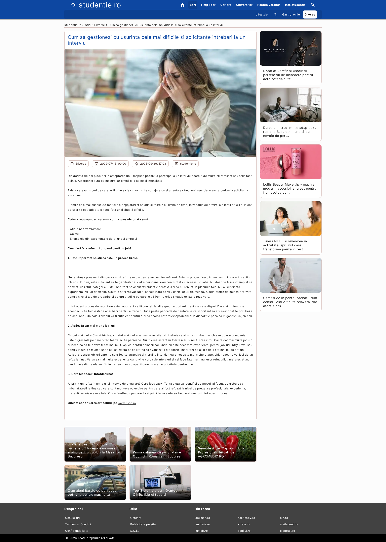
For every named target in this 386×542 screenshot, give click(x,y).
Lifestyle (262, 14)
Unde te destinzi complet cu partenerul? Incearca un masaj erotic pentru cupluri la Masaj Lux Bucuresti (95, 450)
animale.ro (202, 524)
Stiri (193, 4)
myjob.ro (201, 530)
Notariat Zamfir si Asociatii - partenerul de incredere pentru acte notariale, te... (288, 75)
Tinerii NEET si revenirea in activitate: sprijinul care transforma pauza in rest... (285, 245)
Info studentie (295, 4)
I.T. (275, 14)
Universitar (244, 4)
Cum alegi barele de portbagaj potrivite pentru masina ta (92, 492)
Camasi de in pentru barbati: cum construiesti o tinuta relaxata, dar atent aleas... (290, 302)
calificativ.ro (246, 517)
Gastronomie (291, 14)
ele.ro (284, 517)
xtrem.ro (244, 524)
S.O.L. (134, 530)
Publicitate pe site (143, 524)
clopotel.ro (287, 530)
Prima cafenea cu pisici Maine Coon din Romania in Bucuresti (158, 454)
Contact (136, 517)
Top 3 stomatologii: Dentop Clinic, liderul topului (155, 492)
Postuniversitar (268, 4)
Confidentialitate (76, 530)
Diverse (310, 14)
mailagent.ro (289, 524)
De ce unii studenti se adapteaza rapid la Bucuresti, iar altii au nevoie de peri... (289, 132)
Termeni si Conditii (78, 524)
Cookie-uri (72, 517)
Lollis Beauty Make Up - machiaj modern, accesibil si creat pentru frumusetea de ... (289, 188)
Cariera (225, 4)
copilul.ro (244, 530)
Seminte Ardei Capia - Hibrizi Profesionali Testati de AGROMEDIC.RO (221, 452)
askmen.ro (202, 517)
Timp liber (208, 4)
